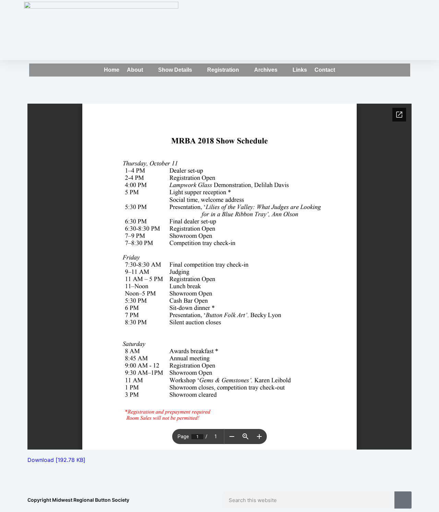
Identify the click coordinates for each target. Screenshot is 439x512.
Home (111, 70)
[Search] (403, 500)
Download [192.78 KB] (56, 459)
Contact (325, 70)
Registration (223, 70)
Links (300, 70)
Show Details (175, 70)
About (135, 70)
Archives (265, 70)
